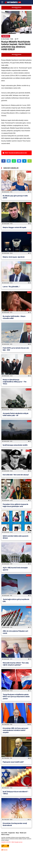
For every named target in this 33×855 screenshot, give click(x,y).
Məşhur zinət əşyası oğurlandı (13, 257)
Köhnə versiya (5, 834)
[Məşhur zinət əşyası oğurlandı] (16, 243)
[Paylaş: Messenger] (19, 161)
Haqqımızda (11, 832)
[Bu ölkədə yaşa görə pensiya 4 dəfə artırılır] (16, 181)
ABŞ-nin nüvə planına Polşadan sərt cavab (15, 632)
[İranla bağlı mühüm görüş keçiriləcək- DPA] (16, 585)
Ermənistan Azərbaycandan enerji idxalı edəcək (15, 824)
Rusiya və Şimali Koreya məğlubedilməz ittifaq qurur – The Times (14, 382)
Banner (29, 203)
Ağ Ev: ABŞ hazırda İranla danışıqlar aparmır (15, 569)
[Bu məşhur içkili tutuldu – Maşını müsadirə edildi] (16, 302)
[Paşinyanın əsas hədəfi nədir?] (16, 748)
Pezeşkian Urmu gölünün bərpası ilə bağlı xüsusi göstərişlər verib (15, 505)
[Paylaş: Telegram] (24, 161)
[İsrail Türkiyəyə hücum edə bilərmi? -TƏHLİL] (16, 777)
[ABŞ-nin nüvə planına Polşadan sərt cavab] (16, 617)
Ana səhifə (4, 832)
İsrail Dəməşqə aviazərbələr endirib (15, 445)
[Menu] (3, 2)
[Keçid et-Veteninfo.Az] (13, 2)
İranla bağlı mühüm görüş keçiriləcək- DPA (16, 600)
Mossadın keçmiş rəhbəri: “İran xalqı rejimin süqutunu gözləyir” (16, 664)
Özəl (30, 233)
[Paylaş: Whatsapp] (14, 161)
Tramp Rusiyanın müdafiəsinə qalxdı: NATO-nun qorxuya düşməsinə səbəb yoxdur (16, 697)
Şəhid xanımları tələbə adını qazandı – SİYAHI (16, 537)
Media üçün (23, 832)
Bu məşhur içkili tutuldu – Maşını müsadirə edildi (14, 317)
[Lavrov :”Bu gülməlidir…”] (16, 272)
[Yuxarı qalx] (28, 850)
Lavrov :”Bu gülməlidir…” (11, 287)
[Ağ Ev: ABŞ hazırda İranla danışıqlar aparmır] (16, 553)
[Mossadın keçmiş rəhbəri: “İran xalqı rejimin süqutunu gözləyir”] (16, 648)
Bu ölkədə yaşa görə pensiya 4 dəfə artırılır (15, 197)
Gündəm (29, 480)
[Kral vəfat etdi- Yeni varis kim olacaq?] (16, 460)
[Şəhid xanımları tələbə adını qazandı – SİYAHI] (16, 522)
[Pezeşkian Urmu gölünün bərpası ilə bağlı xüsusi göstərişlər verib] (16, 490)
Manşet (29, 389)
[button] (29, 161)
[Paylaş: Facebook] (3, 161)
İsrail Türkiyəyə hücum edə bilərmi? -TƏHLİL (16, 793)
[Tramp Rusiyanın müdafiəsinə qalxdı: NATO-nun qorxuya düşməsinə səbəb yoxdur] (16, 680)
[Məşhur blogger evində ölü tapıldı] (16, 213)
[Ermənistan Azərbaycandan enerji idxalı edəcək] (16, 809)
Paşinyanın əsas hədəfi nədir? (13, 762)
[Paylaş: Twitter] (9, 161)
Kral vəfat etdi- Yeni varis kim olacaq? (16, 475)
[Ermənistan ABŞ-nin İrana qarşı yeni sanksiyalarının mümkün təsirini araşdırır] (16, 714)
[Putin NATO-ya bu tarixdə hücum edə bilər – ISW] (16, 334)
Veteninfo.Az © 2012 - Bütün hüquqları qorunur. (12, 842)
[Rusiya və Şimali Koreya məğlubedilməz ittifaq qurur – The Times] (16, 365)
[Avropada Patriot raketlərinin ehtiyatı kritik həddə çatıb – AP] (16, 399)
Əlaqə (17, 832)
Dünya (6, 36)
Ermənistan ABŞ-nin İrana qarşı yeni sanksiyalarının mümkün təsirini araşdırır (15, 730)
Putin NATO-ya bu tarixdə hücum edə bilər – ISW (16, 349)
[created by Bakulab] (4, 850)
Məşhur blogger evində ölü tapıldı (14, 227)
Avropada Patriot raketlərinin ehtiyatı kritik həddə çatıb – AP (15, 414)
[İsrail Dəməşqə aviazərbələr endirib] (16, 431)
